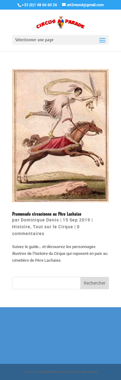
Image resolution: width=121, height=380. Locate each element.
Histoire (21, 226)
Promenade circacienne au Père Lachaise (46, 214)
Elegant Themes (50, 371)
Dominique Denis (40, 219)
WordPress (89, 371)
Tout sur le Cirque (53, 226)
